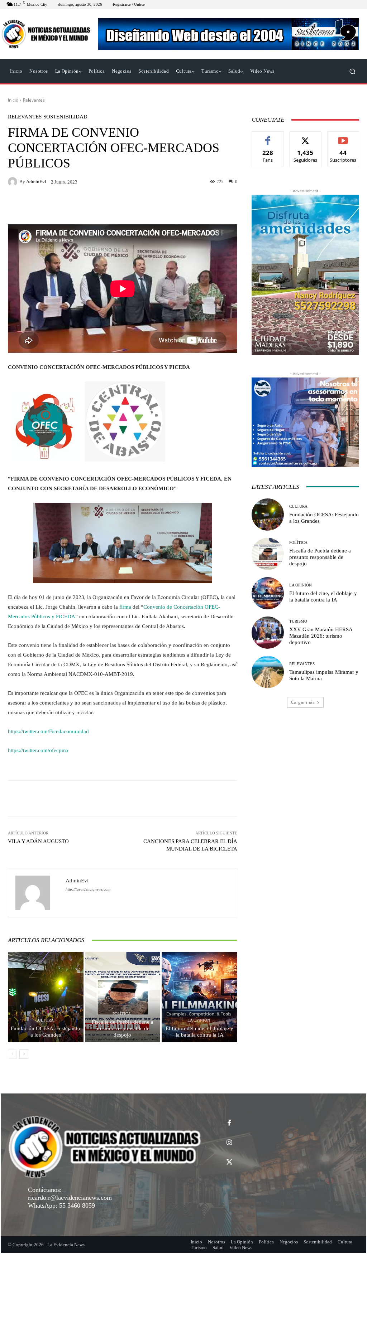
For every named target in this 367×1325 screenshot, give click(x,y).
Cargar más (303, 702)
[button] (352, 71)
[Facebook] (229, 1123)
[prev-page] (12, 1054)
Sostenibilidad (65, 117)
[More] (229, 798)
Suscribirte (343, 137)
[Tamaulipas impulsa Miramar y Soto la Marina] (268, 672)
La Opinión (198, 1020)
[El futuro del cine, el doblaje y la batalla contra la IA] (199, 997)
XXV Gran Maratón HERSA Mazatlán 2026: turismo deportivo (321, 636)
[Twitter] (229, 1162)
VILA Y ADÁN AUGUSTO (38, 841)
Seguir (306, 137)
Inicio (13, 100)
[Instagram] (229, 1143)
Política (122, 1014)
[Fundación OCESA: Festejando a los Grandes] (46, 997)
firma (125, 607)
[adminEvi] (13, 181)
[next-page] (23, 1054)
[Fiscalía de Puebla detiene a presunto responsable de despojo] (123, 997)
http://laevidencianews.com (88, 889)
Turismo (298, 621)
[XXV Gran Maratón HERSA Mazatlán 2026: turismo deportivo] (268, 633)
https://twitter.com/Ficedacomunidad (48, 731)
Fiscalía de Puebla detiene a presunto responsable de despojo (122, 1028)
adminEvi (36, 181)
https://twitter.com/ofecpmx (38, 750)
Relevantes (34, 100)
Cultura (44, 1020)
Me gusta (268, 137)
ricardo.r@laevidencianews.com (70, 1197)
